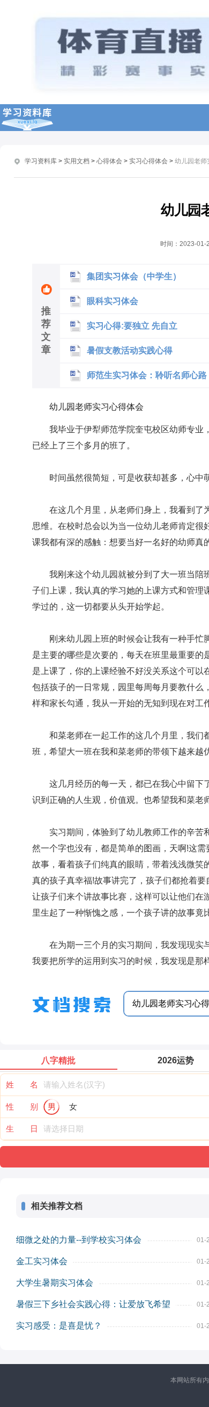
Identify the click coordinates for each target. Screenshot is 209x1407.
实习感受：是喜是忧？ (59, 1325)
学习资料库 (41, 161)
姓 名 (22, 1084)
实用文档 (76, 161)
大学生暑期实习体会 (54, 1282)
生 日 (22, 1128)
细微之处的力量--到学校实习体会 (78, 1239)
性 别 (22, 1106)
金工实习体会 (42, 1261)
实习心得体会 (148, 161)
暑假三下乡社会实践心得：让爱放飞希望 (93, 1304)
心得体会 (109, 161)
